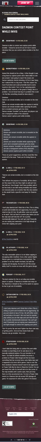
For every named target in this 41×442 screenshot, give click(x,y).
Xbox (33, 425)
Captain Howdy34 (12, 294)
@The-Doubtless (7, 239)
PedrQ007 (9, 274)
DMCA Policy (26, 408)
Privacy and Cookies (7, 408)
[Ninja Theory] (33, 419)
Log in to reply (9, 61)
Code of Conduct (20, 408)
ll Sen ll (9, 168)
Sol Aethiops (10, 247)
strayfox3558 (11, 341)
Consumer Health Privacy (33, 408)
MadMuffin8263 (11, 68)
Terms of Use (14, 408)
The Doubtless (11, 203)
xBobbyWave (10, 41)
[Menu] (37, 3)
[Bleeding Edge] (5, 3)
